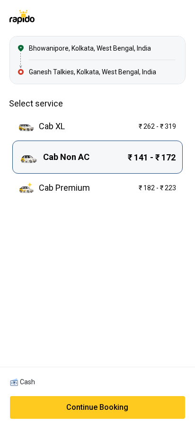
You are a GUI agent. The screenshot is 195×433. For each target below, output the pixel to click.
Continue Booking (97, 407)
